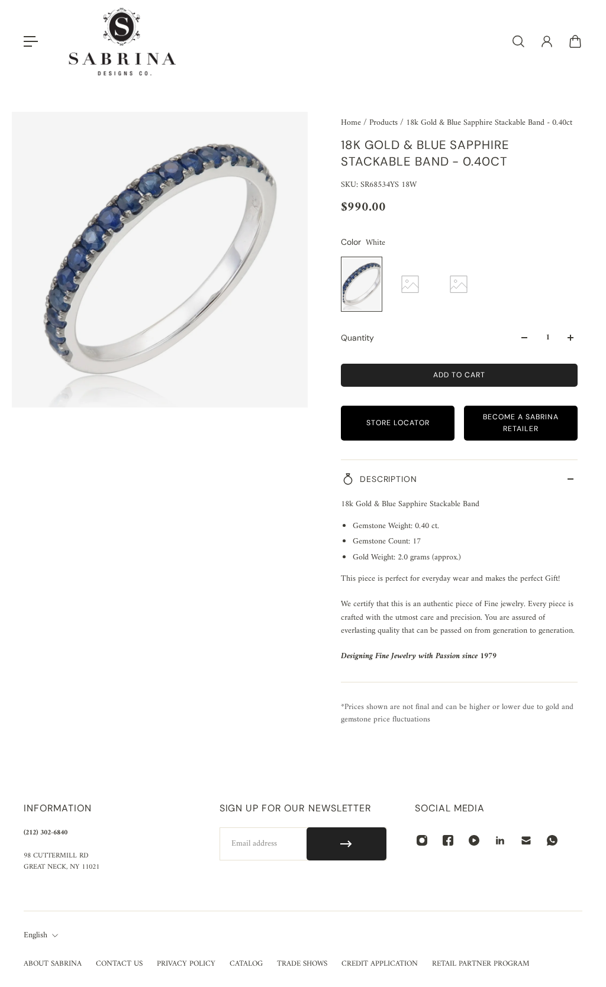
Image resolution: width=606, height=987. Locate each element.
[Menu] (31, 41)
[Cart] (575, 41)
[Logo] (122, 41)
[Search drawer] (518, 41)
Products (384, 122)
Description (388, 479)
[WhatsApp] (552, 840)
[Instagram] (422, 840)
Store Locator (398, 423)
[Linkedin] (500, 840)
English (35, 935)
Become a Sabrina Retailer (521, 422)
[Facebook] (448, 840)
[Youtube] (474, 840)
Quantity (357, 337)
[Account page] (547, 41)
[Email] (526, 840)
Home (352, 122)
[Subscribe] (347, 843)
